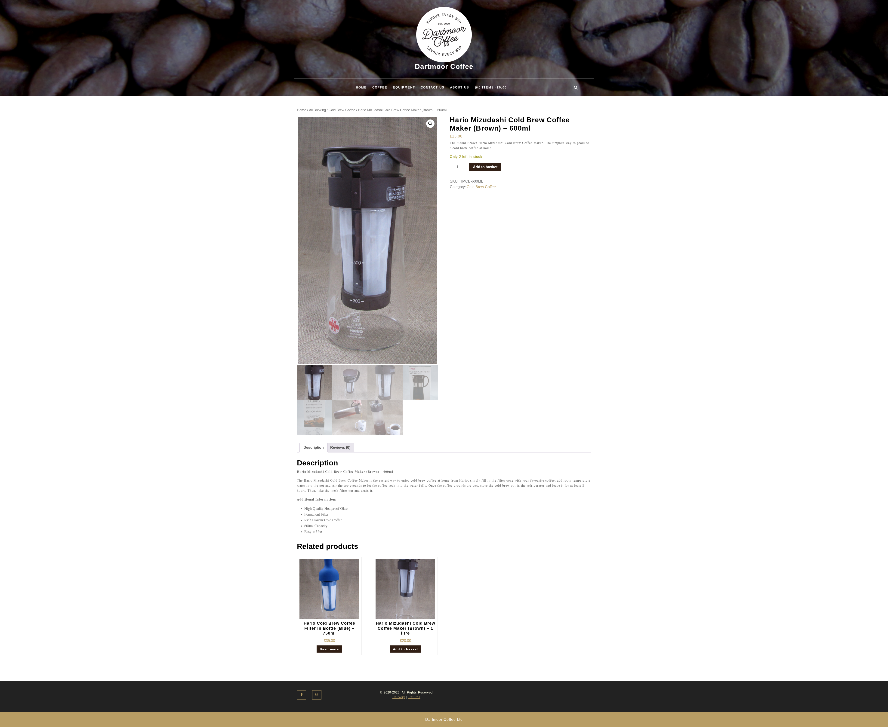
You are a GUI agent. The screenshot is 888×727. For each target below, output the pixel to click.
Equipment (404, 87)
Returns (414, 697)
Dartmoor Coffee (444, 66)
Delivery (398, 697)
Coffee (379, 87)
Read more (329, 649)
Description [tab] (313, 447)
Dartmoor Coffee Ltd (444, 719)
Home (361, 87)
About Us (459, 87)
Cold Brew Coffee (342, 110)
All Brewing (317, 110)
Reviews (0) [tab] (340, 447)
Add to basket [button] (405, 649)
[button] (430, 123)
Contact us (432, 87)
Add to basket (485, 167)
